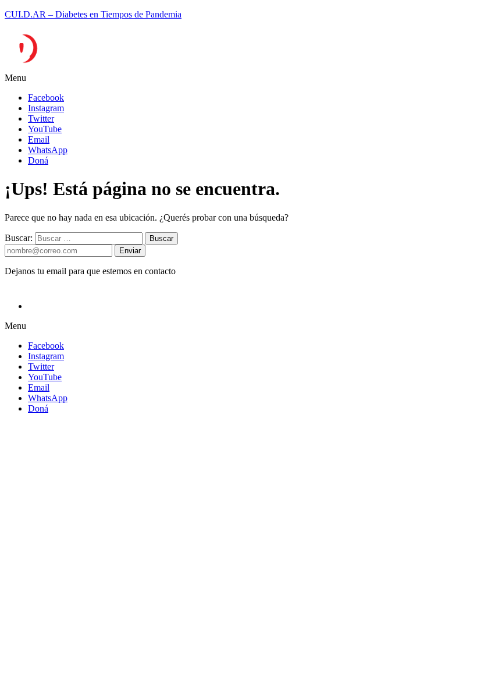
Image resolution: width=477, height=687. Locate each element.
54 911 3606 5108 (48, 492)
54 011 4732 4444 (47, 482)
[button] (238, 78)
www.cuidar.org (29, 513)
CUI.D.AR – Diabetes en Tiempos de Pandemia (93, 14)
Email (38, 139)
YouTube (45, 129)
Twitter (41, 118)
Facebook (46, 97)
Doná (38, 160)
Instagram (46, 108)
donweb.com (446, 633)
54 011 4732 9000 (47, 472)
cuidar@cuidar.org (34, 503)
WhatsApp (47, 150)
